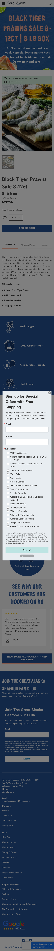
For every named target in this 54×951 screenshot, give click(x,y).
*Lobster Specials (18, 493)
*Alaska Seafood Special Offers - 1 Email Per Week (28, 458)
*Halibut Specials (17, 481)
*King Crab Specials (19, 489)
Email (8, 424)
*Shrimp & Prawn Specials (22, 514)
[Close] (49, 392)
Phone (9, 436)
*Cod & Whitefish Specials (22, 470)
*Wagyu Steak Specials (20, 522)
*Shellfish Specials (18, 511)
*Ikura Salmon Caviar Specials (23, 485)
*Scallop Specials (18, 507)
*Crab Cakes (15, 474)
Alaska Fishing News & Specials (24, 526)
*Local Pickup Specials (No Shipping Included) (26, 498)
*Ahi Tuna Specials (18, 453)
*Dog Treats (15, 477)
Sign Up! (27, 550)
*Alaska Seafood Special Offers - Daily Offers (27, 465)
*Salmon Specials (18, 503)
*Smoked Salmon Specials (22, 518)
